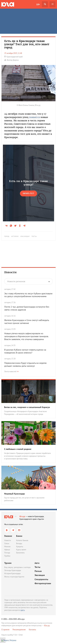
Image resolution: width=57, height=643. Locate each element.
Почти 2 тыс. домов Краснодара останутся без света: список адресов (26, 308)
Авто (37, 563)
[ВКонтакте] (6, 530)
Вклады (19, 543)
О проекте (5, 629)
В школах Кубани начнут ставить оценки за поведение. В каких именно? (25, 351)
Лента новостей (10, 371)
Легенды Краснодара (12, 570)
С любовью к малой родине (17, 449)
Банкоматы (20, 553)
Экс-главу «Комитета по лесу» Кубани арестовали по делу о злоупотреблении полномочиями (28, 295)
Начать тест (28, 193)
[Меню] (52, 4)
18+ (38, 4)
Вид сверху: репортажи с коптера (17, 567)
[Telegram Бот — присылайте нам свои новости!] (19, 530)
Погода (7, 553)
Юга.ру (22, 516)
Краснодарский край (15, 57)
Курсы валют (21, 549)
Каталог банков (22, 540)
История (15, 236)
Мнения (7, 546)
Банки (19, 535)
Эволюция (40, 575)
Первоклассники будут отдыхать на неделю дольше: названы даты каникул (25, 364)
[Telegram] (13, 530)
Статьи (6, 543)
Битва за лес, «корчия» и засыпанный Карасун (27, 407)
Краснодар (25, 236)
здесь (22, 610)
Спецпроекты (41, 579)
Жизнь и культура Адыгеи (14, 576)
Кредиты (19, 546)
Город (6, 236)
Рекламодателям (19, 629)
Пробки (7, 556)
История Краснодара (12, 573)
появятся (34, 117)
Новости (10, 272)
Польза (38, 571)
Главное (8, 535)
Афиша (7, 549)
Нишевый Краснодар (14, 493)
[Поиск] (45, 4)
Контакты (32, 629)
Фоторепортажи (43, 583)
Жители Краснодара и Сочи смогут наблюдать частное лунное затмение (26, 321)
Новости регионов (16, 281)
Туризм (7, 563)
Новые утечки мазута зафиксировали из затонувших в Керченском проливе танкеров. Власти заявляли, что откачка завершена (26, 336)
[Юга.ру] (7, 4)
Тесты (34, 236)
